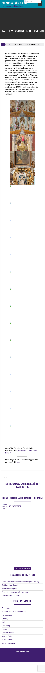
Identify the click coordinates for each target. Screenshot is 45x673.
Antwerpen (6, 608)
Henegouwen (7, 615)
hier (18, 462)
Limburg (5, 619)
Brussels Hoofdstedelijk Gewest (14, 611)
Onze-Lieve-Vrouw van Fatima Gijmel (15, 592)
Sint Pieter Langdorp (9, 589)
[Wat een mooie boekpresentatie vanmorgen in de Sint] (22, 529)
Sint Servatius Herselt (10, 585)
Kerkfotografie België (14, 2)
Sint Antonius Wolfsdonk (11, 596)
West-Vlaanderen (8, 643)
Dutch (30, 1)
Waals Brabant (7, 640)
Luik (3, 622)
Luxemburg (6, 626)
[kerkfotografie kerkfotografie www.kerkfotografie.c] (22, 550)
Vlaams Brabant (7, 636)
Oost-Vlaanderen (8, 633)
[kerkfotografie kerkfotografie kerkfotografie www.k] (22, 512)
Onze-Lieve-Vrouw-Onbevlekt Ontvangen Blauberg (20, 582)
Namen (4, 629)
